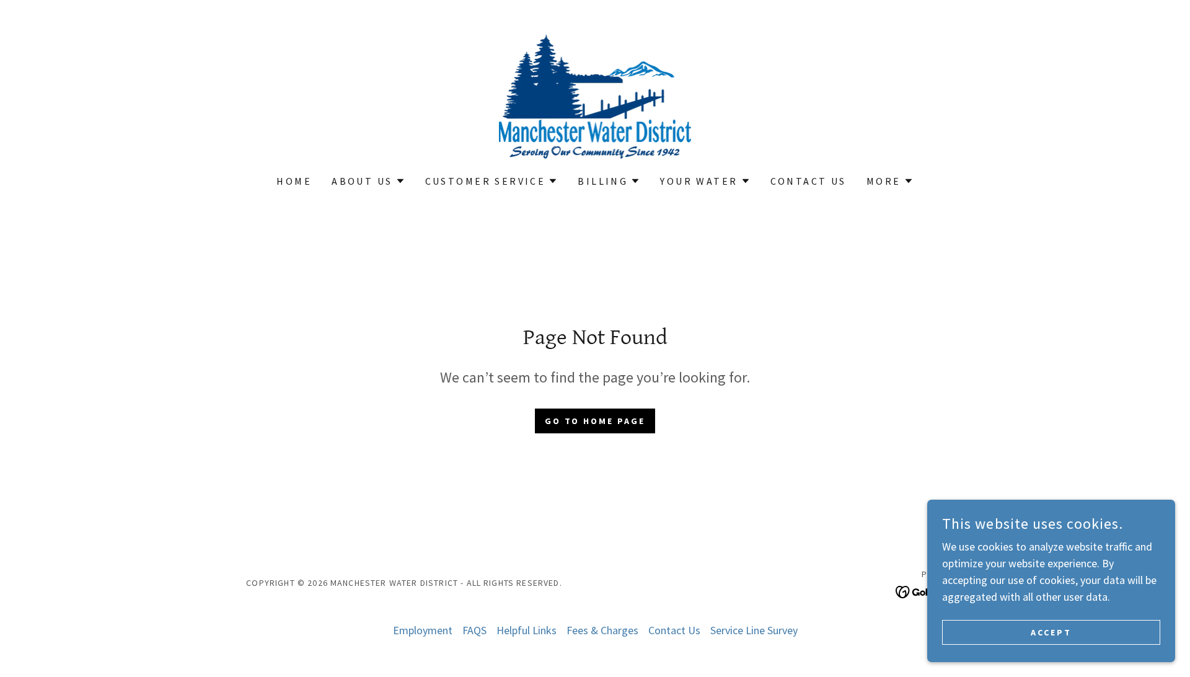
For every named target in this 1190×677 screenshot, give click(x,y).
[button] (368, 181)
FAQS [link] (474, 630)
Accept (1051, 632)
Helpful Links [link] (526, 630)
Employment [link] (422, 630)
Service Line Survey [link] (754, 630)
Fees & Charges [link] (602, 630)
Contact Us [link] (808, 181)
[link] (595, 95)
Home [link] (294, 181)
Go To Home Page (595, 421)
